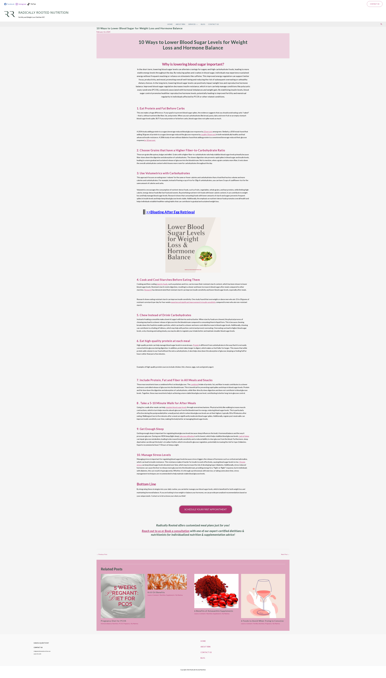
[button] (374, 4)
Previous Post (102, 554)
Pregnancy (126, 623)
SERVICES (192, 24)
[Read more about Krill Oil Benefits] (167, 582)
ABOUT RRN (180, 24)
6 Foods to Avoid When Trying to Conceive (262, 621)
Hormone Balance (106, 623)
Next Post (285, 554)
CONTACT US (213, 24)
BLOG (203, 24)
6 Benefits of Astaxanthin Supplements (213, 611)
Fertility (255, 623)
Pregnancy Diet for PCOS (113, 621)
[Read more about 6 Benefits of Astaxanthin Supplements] (216, 591)
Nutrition (115, 623)
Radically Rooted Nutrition (43, 12)
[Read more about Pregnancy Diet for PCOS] (123, 596)
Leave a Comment (153, 595)
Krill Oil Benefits (156, 592)
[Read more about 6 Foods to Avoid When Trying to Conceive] (263, 596)
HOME (169, 24)
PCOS (121, 623)
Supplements (170, 595)
